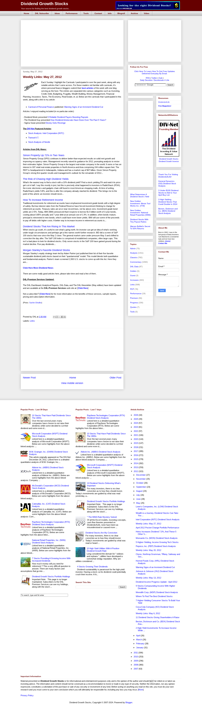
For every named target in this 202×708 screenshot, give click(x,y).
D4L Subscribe (42, 13)
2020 (136, 439)
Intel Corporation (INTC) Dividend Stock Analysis (157, 519)
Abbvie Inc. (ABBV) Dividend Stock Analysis (100, 452)
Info (110, 13)
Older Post (115, 377)
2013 (136, 467)
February (140, 643)
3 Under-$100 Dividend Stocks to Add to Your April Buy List (168, 192)
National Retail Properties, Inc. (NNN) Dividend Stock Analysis (49, 541)
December (141, 475)
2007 (136, 669)
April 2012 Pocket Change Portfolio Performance (157, 527)
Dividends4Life (164, 102)
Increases (134, 280)
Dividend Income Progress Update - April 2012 (156, 582)
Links (32, 321)
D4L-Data (134, 266)
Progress (134, 302)
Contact (98, 13)
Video (146, 13)
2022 (136, 431)
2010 (136, 656)
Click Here (45, 294)
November (141, 479)
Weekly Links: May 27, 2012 (148, 523)
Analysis (133, 253)
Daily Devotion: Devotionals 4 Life (154, 80)
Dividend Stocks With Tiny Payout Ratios (139, 220)
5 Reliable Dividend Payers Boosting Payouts (68, 117)
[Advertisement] (73, 23)
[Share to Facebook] (62, 317)
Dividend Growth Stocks (44, 3)
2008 (136, 665)
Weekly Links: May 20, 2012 (148, 550)
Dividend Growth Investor (169, 161)
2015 (136, 459)
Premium (134, 298)
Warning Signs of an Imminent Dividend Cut (83, 107)
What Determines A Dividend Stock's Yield (139, 195)
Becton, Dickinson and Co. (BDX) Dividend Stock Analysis (168, 211)
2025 (136, 419)
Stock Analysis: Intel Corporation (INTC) (46, 133)
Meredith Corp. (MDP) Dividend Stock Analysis (157, 592)
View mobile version (72, 383)
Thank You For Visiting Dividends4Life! (168, 175)
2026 (136, 415)
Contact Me (162, 243)
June (138, 499)
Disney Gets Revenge (56, 123)
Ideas (57, 13)
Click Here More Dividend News (38, 268)
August (139, 491)
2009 (136, 661)
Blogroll (121, 13)
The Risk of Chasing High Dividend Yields (46, 179)
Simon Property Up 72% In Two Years (43, 155)
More (140, 689)
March (139, 639)
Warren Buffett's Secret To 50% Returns (140, 227)
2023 (136, 427)
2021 (136, 435)
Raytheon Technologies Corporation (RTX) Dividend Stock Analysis (51, 523)
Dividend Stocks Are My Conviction (101, 533)
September (141, 487)
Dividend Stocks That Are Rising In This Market (49, 226)
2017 (136, 451)
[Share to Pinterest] (64, 317)
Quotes (133, 307)
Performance (72, 13)
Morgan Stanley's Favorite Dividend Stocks (46, 250)
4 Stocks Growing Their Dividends (92, 566)
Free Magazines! (164, 106)
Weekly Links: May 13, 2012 (148, 578)
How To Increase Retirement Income (43, 200)
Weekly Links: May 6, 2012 (148, 613)
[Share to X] (59, 317)
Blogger (128, 702)
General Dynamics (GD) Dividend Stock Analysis (167, 183)
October (140, 483)
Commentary (135, 262)
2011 (136, 652)
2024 (136, 423)
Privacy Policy (27, 695)
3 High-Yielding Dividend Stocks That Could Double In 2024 (167, 201)
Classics (133, 257)
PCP (132, 289)
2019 (136, 443)
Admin (133, 248)
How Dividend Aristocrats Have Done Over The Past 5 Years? (78, 120)
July (138, 495)
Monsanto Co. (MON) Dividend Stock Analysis (157, 538)
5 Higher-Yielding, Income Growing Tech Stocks (157, 542)
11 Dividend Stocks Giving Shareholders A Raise (157, 617)
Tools (86, 13)
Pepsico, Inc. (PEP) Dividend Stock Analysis (156, 546)
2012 (136, 471)
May (138, 503)
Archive (134, 13)
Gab (160, 78)
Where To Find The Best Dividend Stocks (154, 596)
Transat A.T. (33, 137)
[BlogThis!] (57, 317)
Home (26, 13)
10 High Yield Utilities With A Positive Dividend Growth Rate (103, 549)
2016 (136, 455)
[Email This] (54, 317)
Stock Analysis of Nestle (39, 142)
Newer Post (29, 377)
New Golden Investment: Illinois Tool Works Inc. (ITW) (140, 203)
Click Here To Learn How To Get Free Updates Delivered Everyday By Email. (154, 72)
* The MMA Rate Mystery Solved (102, 517)
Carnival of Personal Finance (41, 107)
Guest (132, 275)
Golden (133, 271)
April (138, 635)
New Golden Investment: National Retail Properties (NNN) (140, 212)
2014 (136, 463)
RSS (148, 78)
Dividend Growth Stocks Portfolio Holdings (51, 576)
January (140, 647)
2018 (136, 447)
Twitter (154, 78)
